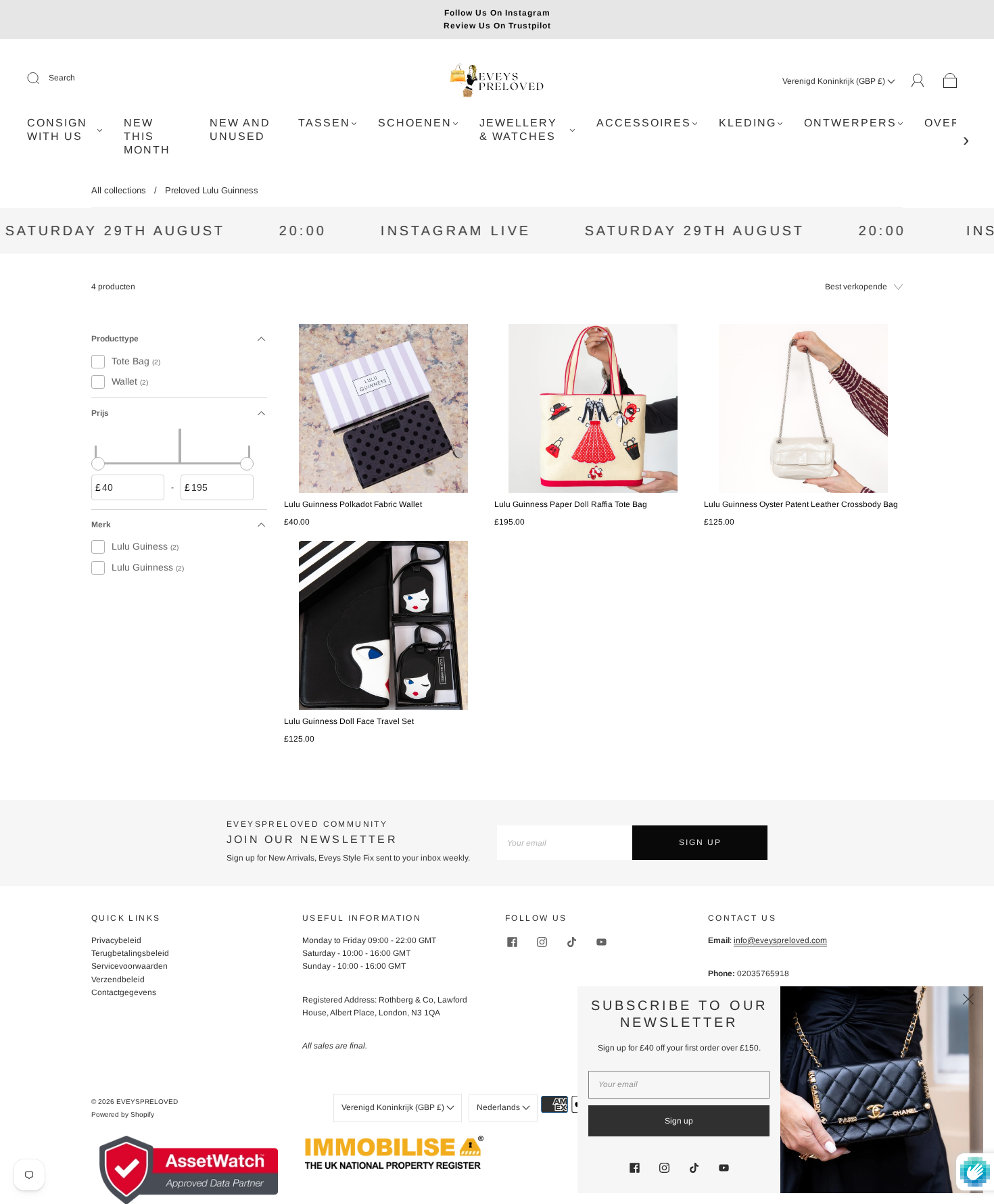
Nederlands (499, 1107)
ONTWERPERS (850, 122)
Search (62, 77)
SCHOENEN (415, 122)
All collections (118, 190)
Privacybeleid (116, 940)
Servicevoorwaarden (129, 966)
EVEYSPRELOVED (147, 1101)
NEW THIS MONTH (147, 136)
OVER (942, 122)
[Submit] (42, 78)
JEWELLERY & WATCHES (518, 129)
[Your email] (564, 842)
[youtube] (601, 942)
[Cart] (950, 81)
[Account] (918, 80)
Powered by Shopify (122, 1114)
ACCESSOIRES (643, 122)
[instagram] (542, 942)
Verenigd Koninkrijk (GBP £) (834, 81)
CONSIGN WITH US (57, 129)
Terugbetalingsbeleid (130, 953)
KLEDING (747, 122)
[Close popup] (968, 1001)
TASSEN (324, 122)
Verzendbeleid (118, 979)
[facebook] (512, 942)
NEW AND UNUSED (240, 129)
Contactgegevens (123, 992)
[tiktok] (571, 942)
